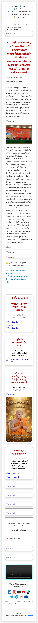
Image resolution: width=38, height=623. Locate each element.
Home (15, 6)
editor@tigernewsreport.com (20, 603)
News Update (19, 9)
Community (13, 14)
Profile (22, 6)
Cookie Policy (19, 17)
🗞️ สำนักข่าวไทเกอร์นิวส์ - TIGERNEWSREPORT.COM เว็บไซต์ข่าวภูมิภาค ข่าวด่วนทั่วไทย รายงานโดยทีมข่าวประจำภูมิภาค (17, 276)
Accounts (26, 11)
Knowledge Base (14, 11)
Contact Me (24, 14)
